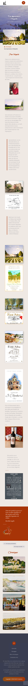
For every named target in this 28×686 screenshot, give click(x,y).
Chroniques (17, 21)
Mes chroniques (14, 654)
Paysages (14, 651)
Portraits (14, 648)
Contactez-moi (14, 657)
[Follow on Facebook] (14, 643)
